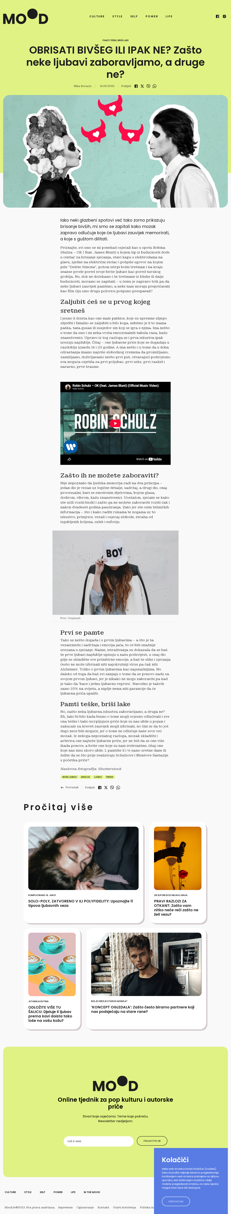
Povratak (69, 787)
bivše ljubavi (70, 777)
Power (152, 16)
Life (169, 16)
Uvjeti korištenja (124, 1207)
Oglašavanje (85, 1207)
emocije (85, 777)
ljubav (98, 777)
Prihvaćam (175, 1201)
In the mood (92, 1192)
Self (134, 16)
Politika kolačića (151, 1207)
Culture (97, 16)
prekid (109, 777)
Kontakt (103, 1207)
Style (117, 16)
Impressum (65, 1207)
